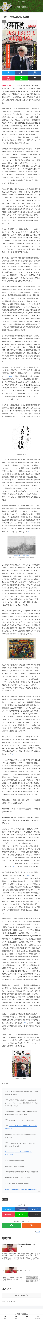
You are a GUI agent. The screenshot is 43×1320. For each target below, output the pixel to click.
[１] (7, 298)
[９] (25, 1022)
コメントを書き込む (21, 1295)
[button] (39, 621)
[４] (12, 754)
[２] (10, 376)
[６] (28, 875)
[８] (12, 944)
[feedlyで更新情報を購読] (11, 1225)
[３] (28, 532)
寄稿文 (5, 1199)
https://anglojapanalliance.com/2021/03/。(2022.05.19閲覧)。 (21, 1189)
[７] (11, 938)
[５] (13, 866)
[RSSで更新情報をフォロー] (31, 1225)
